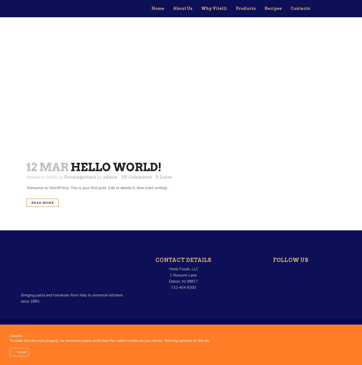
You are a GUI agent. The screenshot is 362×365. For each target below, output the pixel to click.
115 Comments (137, 177)
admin (110, 177)
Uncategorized (80, 177)
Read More (42, 202)
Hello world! (116, 167)
